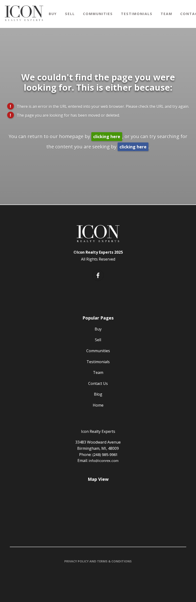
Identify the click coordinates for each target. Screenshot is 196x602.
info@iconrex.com (104, 460)
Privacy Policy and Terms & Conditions (98, 561)
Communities (98, 13)
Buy (53, 13)
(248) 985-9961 (105, 454)
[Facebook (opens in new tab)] (98, 275)
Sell (70, 13)
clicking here (106, 136)
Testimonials (136, 13)
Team (166, 13)
